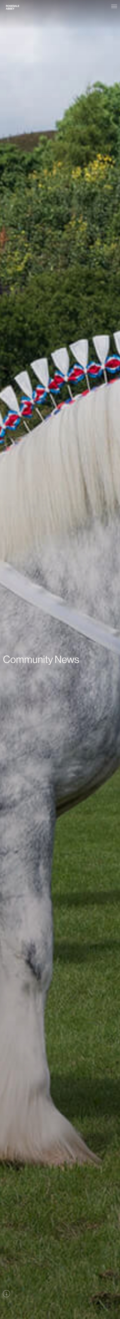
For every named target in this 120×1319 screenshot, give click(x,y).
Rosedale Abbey (12, 7)
